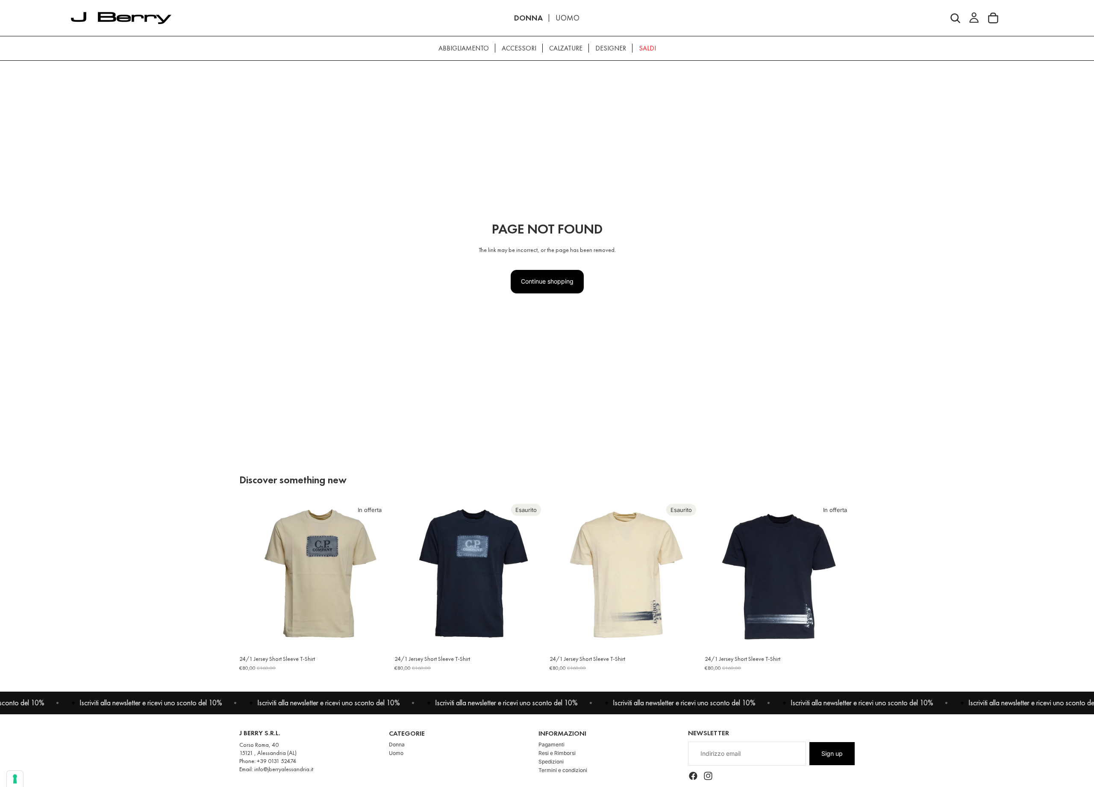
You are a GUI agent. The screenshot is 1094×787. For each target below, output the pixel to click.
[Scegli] (376, 637)
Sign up (832, 753)
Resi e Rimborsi (557, 753)
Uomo (396, 753)
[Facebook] (693, 776)
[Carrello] (993, 18)
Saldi (647, 48)
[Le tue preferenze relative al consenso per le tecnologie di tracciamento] (15, 779)
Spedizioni (551, 761)
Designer (610, 48)
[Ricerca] (955, 18)
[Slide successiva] (376, 575)
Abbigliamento (463, 48)
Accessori (519, 48)
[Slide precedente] (252, 575)
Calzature (565, 48)
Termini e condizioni (562, 770)
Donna (397, 744)
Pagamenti (551, 744)
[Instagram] (708, 776)
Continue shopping (547, 281)
